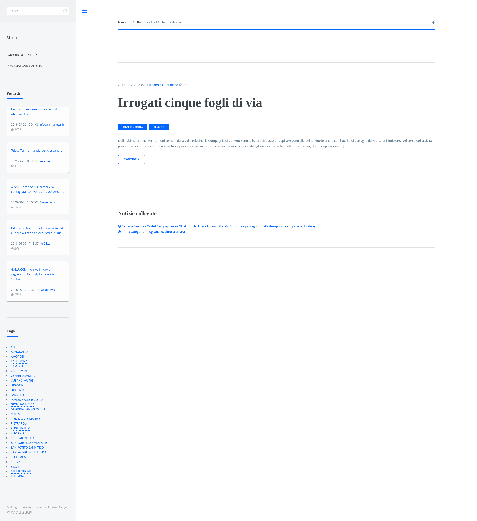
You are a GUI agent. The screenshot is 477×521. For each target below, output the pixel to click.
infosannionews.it (51, 124)
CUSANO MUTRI (22, 380)
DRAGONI (17, 385)
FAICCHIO (17, 395)
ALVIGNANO (19, 352)
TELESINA (159, 127)
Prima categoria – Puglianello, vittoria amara (153, 231)
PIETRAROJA (19, 423)
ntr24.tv (44, 244)
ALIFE (14, 347)
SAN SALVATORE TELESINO (29, 452)
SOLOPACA (18, 457)
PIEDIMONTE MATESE (25, 419)
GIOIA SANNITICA (22, 404)
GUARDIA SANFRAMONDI (28, 409)
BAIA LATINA (19, 361)
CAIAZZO (17, 366)
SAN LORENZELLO (23, 438)
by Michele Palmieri (150, 22)
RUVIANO (17, 433)
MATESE (16, 414)
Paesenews (47, 202)
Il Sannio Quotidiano (163, 84)
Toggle (84, 11)
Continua (131, 159)
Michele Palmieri (21, 511)
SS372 (15, 467)
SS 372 (15, 462)
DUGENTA (18, 390)
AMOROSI (17, 356)
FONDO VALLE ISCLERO (27, 400)
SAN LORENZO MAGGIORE (29, 443)
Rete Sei (44, 161)
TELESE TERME (21, 471)
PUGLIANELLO (20, 428)
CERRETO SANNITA (132, 127)
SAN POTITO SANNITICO (27, 447)
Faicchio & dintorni (23, 55)
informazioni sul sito (25, 65)
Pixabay (53, 507)
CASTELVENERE (21, 371)
